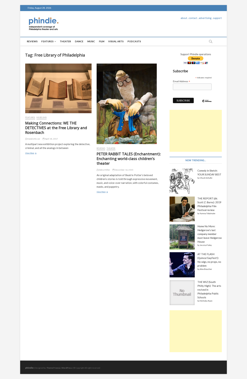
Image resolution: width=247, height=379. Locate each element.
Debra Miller (104, 170)
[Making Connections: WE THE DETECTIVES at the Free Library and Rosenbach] (58, 88)
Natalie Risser (33, 139)
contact (193, 17)
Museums (41, 117)
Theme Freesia (53, 368)
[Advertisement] (196, 131)
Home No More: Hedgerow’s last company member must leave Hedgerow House (209, 234)
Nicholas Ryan (206, 301)
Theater (65, 41)
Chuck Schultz (206, 178)
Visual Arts (116, 41)
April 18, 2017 (51, 139)
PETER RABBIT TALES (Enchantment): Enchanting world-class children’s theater (129, 158)
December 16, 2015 (124, 170)
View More (30, 153)
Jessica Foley (206, 245)
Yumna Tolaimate (207, 213)
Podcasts (134, 41)
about (184, 17)
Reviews (32, 41)
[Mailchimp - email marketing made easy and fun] (207, 103)
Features (47, 41)
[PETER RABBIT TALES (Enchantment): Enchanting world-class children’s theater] (130, 104)
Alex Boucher (206, 269)
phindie (29, 367)
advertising (205, 17)
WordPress (67, 368)
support (217, 17)
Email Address (181, 81)
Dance (79, 41)
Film (102, 41)
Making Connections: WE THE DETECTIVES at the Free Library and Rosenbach (56, 127)
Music (91, 41)
